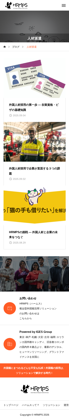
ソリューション (51, 405)
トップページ (11, 405)
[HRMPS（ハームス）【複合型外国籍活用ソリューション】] (16, 5)
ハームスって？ (30, 405)
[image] (35, 78)
